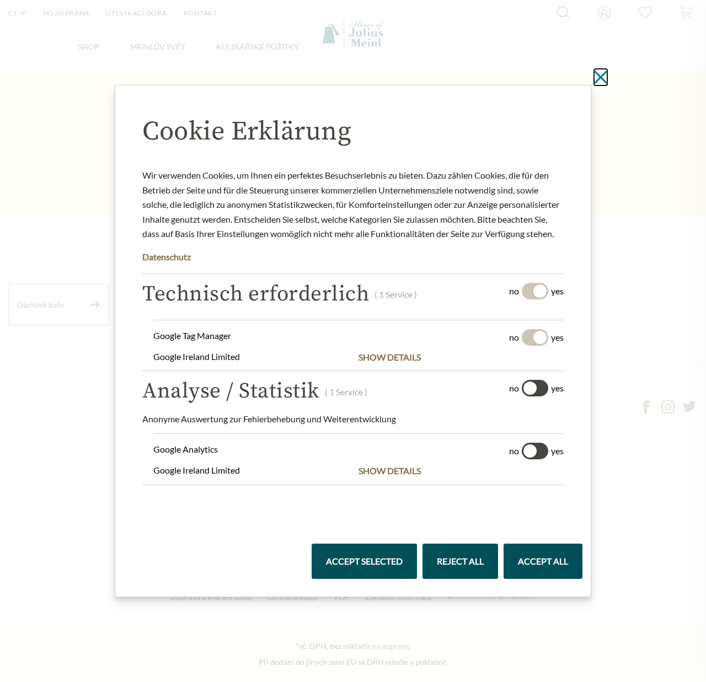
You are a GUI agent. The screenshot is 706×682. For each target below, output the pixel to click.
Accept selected (364, 561)
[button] (461, 357)
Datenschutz (166, 256)
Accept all (543, 561)
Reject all (460, 561)
